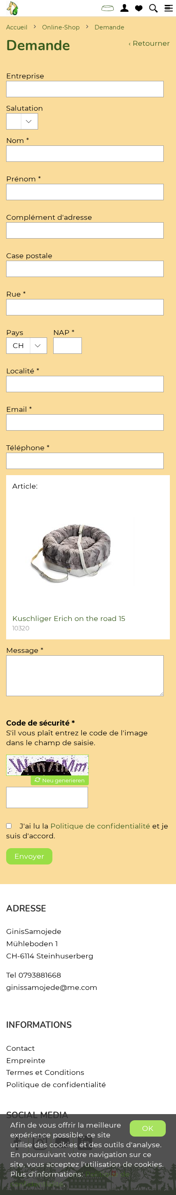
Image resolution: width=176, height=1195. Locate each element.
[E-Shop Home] (12, 8)
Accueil (16, 27)
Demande (109, 27)
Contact (20, 1048)
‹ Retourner (149, 43)
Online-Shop (61, 27)
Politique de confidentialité (100, 826)
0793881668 (39, 975)
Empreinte (25, 1060)
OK (147, 1128)
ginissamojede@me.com (51, 987)
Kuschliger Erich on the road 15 (68, 618)
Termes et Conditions (45, 1072)
